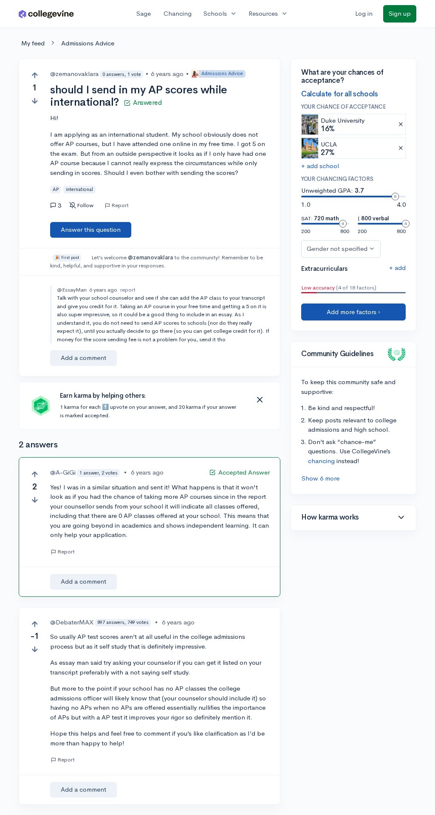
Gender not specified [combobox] (337, 248)
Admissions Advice (87, 43)
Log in (364, 13)
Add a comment (83, 358)
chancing (321, 461)
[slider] (395, 196)
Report (120, 205)
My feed (33, 43)
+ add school (320, 166)
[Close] (259, 400)
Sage (143, 13)
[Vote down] (34, 100)
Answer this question (91, 229)
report (128, 290)
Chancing (178, 13)
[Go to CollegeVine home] (46, 14)
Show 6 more (320, 478)
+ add (397, 268)
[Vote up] (34, 75)
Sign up (400, 13)
